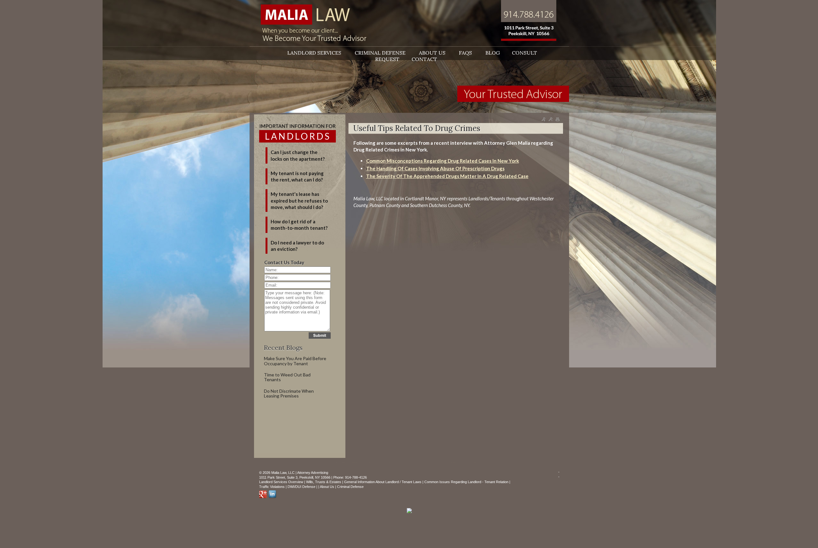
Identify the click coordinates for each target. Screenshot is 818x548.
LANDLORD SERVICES (315, 53)
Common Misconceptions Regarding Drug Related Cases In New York (442, 161)
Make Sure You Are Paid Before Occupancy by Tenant (295, 361)
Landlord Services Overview (281, 482)
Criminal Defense (350, 487)
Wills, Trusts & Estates (323, 482)
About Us (327, 487)
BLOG (492, 53)
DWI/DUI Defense (301, 487)
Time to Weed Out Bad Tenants (287, 377)
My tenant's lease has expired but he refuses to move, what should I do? (299, 200)
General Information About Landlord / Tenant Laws (382, 482)
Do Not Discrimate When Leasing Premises (289, 393)
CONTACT (424, 59)
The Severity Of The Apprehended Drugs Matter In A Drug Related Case (447, 176)
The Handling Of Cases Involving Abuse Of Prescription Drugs (435, 168)
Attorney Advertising (312, 473)
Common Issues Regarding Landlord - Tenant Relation (466, 482)
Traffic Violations (272, 487)
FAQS (466, 53)
